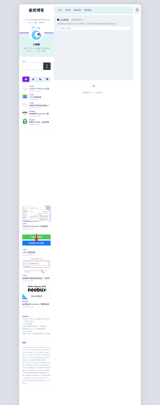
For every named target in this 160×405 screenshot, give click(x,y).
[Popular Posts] (32, 79)
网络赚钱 (32, 111)
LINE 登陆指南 (35, 97)
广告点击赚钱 (38, 367)
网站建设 (32, 120)
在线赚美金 (29, 365)
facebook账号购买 (27, 352)
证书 (39, 375)
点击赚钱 (24, 372)
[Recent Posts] (25, 79)
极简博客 (36, 10)
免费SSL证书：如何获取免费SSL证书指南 (46, 122)
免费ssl (46, 352)
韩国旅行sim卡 (44, 380)
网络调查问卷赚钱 (32, 372)
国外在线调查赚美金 (38, 357)
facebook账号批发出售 (44, 349)
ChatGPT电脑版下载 (27, 347)
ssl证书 (36, 352)
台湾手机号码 (30, 355)
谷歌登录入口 (35, 378)
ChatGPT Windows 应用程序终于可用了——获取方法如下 (47, 226)
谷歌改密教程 (27, 378)
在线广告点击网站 (35, 362)
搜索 (23, 61)
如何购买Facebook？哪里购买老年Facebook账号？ (50, 114)
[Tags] (47, 79)
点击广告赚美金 (30, 370)
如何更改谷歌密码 (37, 365)
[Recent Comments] (40, 79)
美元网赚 (27, 375)
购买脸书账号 (36, 380)
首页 (60, 10)
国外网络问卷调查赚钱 (35, 360)
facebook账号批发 (32, 349)
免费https (41, 352)
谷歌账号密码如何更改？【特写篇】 (44, 105)
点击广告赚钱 (38, 370)
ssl (33, 352)
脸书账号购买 (34, 375)
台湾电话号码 (44, 355)
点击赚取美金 (46, 370)
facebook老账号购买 (39, 347)
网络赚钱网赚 (41, 372)
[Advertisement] (36, 165)
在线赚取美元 (43, 362)
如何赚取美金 (31, 367)
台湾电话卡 (38, 355)
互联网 (31, 86)
